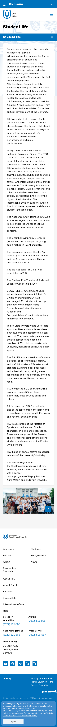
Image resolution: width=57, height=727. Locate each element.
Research (8, 555)
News (34, 562)
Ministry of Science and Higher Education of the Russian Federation (42, 682)
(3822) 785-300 (11, 624)
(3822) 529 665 (11, 635)
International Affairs (13, 604)
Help (5, 610)
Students (36, 549)
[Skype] (12, 663)
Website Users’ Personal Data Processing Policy (28, 714)
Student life (12, 37)
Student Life (9, 598)
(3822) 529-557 (37, 635)
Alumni (6, 562)
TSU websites (16, 4)
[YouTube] (5, 663)
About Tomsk (10, 585)
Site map (7, 678)
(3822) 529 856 (37, 621)
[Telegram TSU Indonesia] (27, 663)
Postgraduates (38, 555)
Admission (8, 549)
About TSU (9, 578)
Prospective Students (9, 569)
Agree (13, 721)
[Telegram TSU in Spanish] (35, 663)
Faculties (8, 591)
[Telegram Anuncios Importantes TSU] (20, 663)
